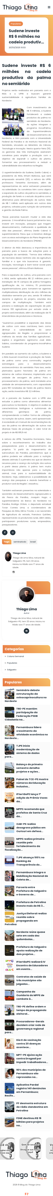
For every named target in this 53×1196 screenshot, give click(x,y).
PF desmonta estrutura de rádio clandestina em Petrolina (32, 1107)
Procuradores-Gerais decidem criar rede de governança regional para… (25, 1027)
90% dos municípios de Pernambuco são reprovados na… (31, 1073)
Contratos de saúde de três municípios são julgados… (31, 980)
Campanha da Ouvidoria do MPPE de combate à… (30, 995)
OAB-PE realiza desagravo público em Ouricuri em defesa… (31, 827)
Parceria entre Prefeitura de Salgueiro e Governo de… (31, 891)
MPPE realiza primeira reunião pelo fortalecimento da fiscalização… (24, 844)
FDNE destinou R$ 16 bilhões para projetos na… (30, 1121)
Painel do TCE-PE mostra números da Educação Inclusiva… (32, 783)
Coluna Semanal (15, 656)
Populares (16, 23)
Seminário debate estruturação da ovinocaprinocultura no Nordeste (26, 695)
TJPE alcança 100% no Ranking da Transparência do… (30, 861)
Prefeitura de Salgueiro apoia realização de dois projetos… (31, 950)
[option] (18, 1150)
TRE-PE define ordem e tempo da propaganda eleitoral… (31, 1010)
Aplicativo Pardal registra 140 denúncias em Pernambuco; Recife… (25, 1090)
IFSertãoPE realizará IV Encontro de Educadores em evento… (32, 965)
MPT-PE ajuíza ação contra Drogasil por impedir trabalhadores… (32, 1058)
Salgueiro (11, 669)
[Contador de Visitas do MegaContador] (26, 1194)
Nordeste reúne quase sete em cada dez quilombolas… (30, 935)
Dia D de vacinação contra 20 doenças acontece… (28, 1043)
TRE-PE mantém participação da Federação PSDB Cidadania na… (21, 714)
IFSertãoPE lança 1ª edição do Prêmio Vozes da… (31, 797)
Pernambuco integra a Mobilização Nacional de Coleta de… (32, 876)
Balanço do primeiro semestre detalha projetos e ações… (29, 768)
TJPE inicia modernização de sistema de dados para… (22, 751)
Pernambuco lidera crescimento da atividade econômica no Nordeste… (26, 733)
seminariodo (20, 541)
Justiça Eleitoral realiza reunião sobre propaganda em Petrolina (26, 919)
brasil (33, 541)
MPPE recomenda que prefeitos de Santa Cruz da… (31, 812)
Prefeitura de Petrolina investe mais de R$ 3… (31, 903)
